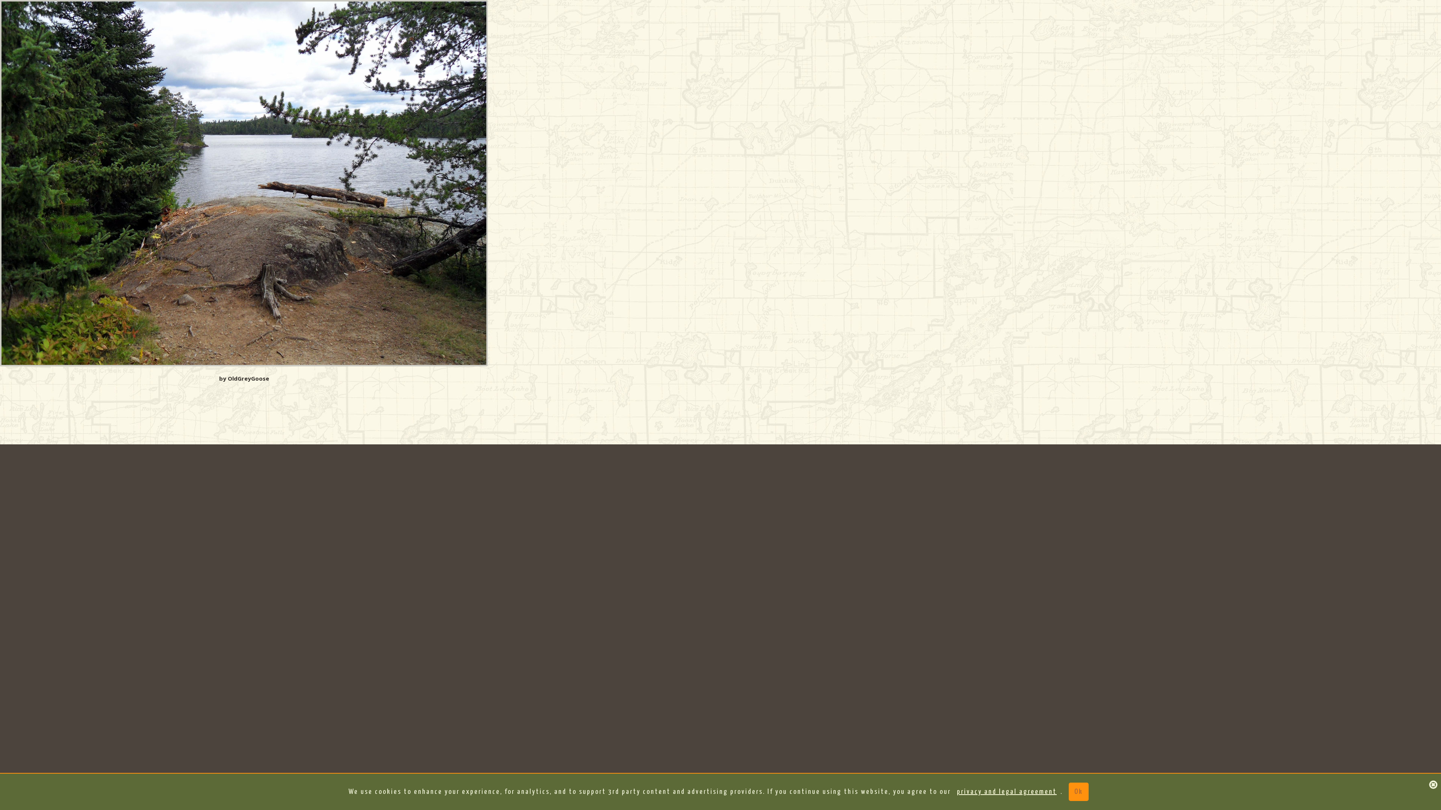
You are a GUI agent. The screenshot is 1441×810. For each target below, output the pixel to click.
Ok (1078, 791)
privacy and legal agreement (1007, 791)
